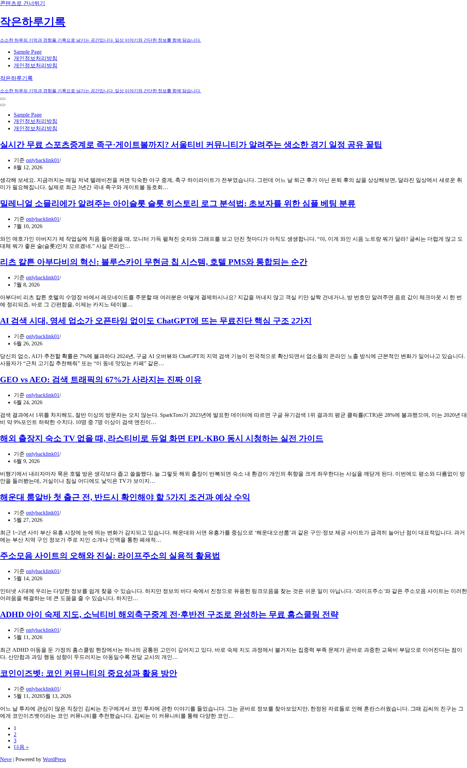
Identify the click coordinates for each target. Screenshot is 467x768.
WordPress (54, 759)
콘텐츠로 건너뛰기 (22, 3)
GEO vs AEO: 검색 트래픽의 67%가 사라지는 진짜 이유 (101, 379)
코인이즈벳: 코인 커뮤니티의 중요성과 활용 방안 (88, 673)
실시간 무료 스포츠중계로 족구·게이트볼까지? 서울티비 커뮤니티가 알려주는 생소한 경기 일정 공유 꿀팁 (191, 144)
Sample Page (28, 52)
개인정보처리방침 (35, 58)
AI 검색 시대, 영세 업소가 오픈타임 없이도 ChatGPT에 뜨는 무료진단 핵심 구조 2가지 (156, 320)
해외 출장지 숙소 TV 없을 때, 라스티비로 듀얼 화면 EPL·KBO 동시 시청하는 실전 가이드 (161, 438)
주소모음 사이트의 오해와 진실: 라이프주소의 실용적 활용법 (110, 555)
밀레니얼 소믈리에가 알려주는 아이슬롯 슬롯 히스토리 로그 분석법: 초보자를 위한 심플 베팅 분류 (178, 203)
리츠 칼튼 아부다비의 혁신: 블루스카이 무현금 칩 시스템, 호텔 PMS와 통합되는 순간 (153, 261)
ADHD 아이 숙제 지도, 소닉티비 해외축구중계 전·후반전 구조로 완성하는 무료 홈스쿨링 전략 (169, 614)
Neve (6, 759)
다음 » (21, 747)
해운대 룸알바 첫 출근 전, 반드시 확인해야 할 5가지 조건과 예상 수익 (125, 497)
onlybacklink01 (42, 160)
